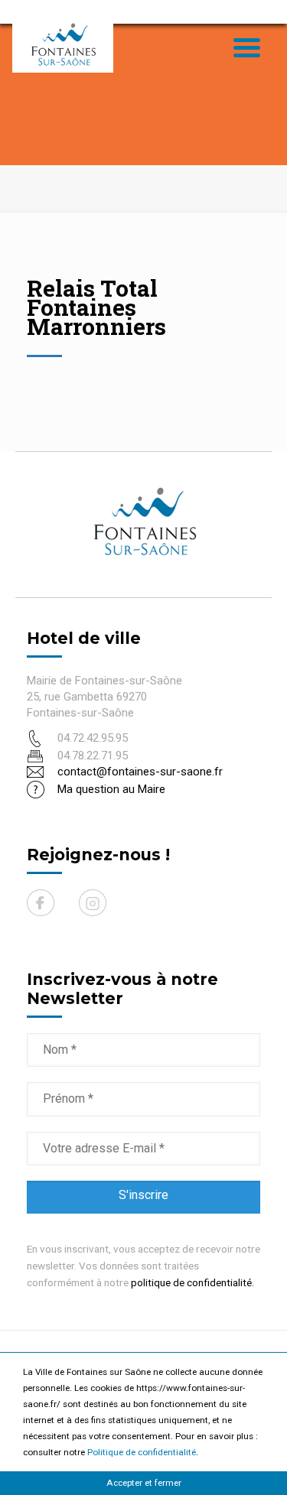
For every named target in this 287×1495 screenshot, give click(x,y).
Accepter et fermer (143, 1482)
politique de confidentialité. (192, 1282)
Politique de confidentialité (141, 1452)
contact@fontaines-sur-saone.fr (140, 771)
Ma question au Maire (111, 789)
